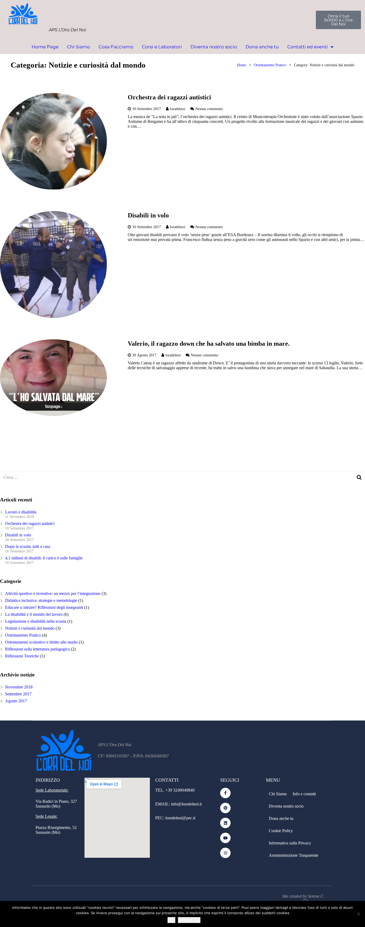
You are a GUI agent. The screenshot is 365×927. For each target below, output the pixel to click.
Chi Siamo (78, 46)
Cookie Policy (281, 830)
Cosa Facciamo (116, 46)
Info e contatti (304, 794)
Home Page (45, 46)
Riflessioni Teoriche (22, 656)
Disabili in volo (148, 215)
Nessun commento (209, 109)
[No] (358, 914)
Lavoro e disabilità (20, 512)
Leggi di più (189, 920)
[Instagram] (225, 853)
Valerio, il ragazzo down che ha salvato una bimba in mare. (209, 343)
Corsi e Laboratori (162, 46)
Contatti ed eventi (307, 46)
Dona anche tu (262, 46)
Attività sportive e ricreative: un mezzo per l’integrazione (52, 593)
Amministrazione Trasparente (293, 855)
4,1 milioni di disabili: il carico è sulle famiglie (44, 558)
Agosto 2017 (16, 701)
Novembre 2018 (19, 687)
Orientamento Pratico (270, 65)
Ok (171, 920)
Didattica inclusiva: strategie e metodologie (41, 600)
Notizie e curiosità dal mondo (30, 628)
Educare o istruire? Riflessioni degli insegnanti (44, 607)
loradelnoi (177, 109)
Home (241, 65)
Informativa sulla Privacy (290, 843)
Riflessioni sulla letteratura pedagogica (37, 649)
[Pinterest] (225, 808)
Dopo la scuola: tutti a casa (27, 546)
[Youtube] (225, 838)
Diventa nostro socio (214, 46)
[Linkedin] (225, 823)
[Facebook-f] (225, 793)
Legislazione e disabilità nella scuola (35, 621)
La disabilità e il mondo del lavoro (34, 614)
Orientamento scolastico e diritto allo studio (41, 642)
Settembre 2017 (18, 694)
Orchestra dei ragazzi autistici (169, 97)
